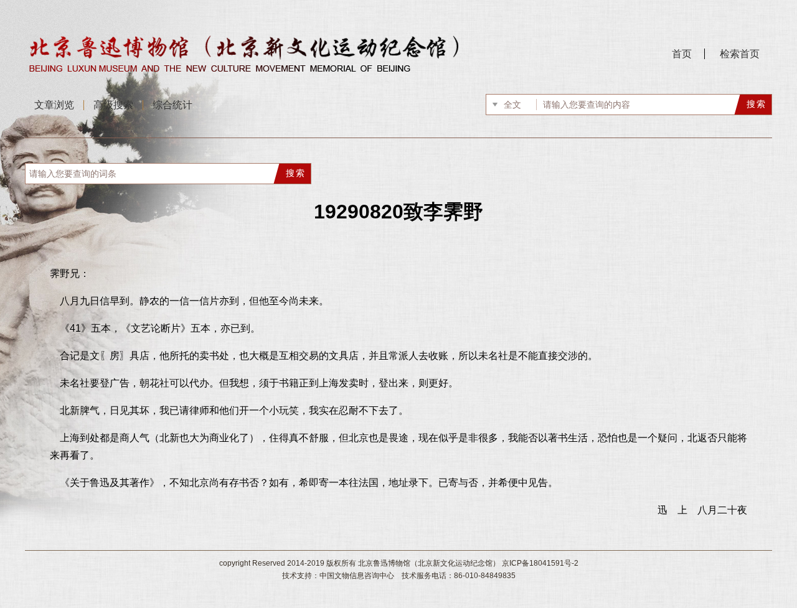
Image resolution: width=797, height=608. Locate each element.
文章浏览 (54, 105)
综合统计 (172, 105)
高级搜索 (113, 105)
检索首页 (740, 54)
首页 (682, 54)
